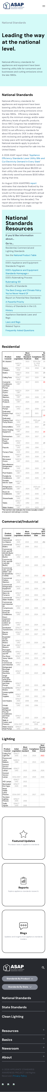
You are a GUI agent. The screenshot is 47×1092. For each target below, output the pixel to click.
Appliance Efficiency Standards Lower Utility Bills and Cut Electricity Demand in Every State (23, 158)
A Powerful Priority (15, 301)
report (33, 183)
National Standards (16, 998)
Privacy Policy (20, 1075)
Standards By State (18, 986)
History (9, 310)
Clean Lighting (13, 1017)
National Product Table (25, 255)
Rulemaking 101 (13, 281)
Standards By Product (18, 978)
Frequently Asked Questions (20, 330)
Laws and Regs (13, 322)
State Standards (14, 1007)
